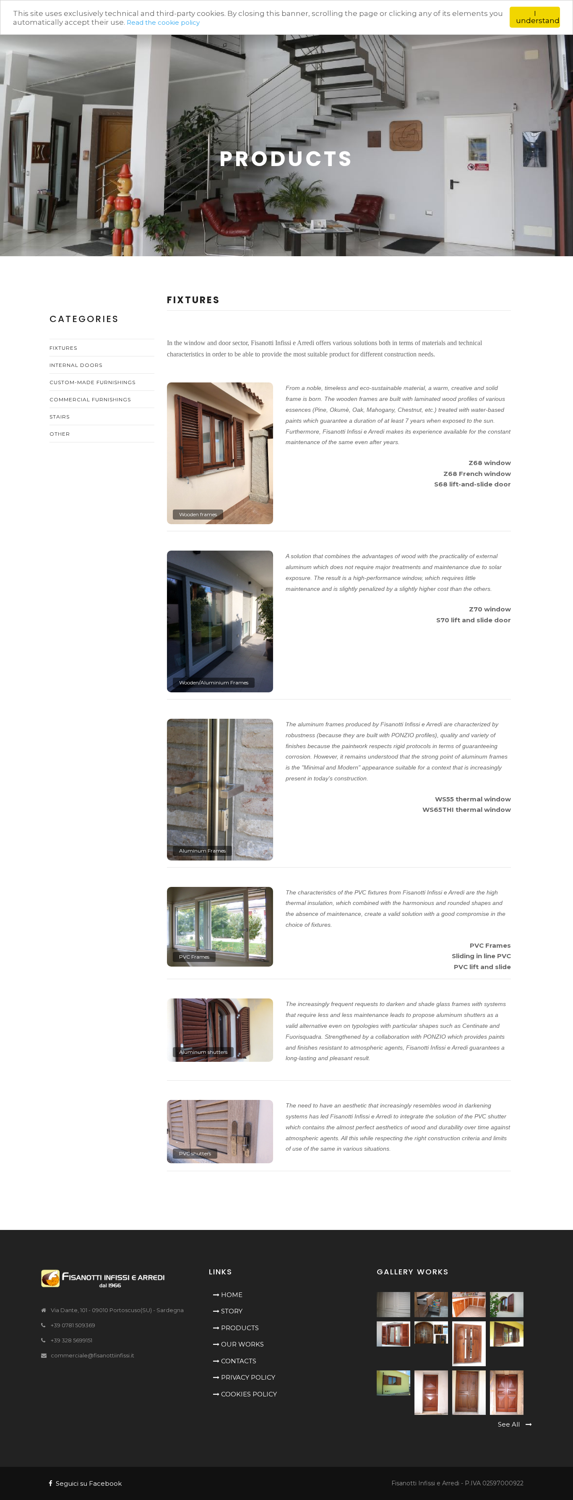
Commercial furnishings (90, 399)
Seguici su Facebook (87, 1483)
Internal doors (75, 365)
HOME (230, 1295)
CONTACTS (237, 1361)
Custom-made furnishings (92, 382)
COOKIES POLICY (248, 1394)
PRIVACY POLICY (247, 1377)
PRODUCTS (239, 1328)
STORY (230, 1311)
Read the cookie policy (163, 23)
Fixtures (63, 348)
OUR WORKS (241, 1344)
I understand (538, 17)
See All (509, 1424)
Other (59, 434)
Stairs (59, 416)
